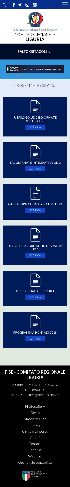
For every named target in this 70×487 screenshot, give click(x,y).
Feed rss (35, 450)
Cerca (35, 412)
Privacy (35, 425)
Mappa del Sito (35, 419)
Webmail (35, 456)
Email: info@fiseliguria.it (37, 395)
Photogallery (35, 406)
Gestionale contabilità (35, 462)
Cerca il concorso (35, 431)
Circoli (35, 437)
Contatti (35, 444)
